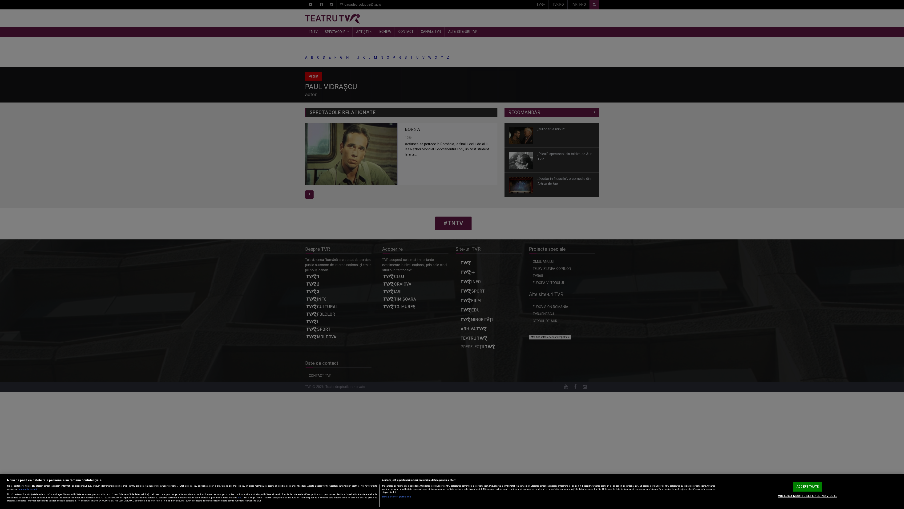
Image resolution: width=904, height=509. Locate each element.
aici (239, 498)
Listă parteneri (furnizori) (396, 497)
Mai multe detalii (28, 489)
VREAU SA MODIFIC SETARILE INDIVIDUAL (807, 496)
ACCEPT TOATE (807, 486)
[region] (452, 491)
